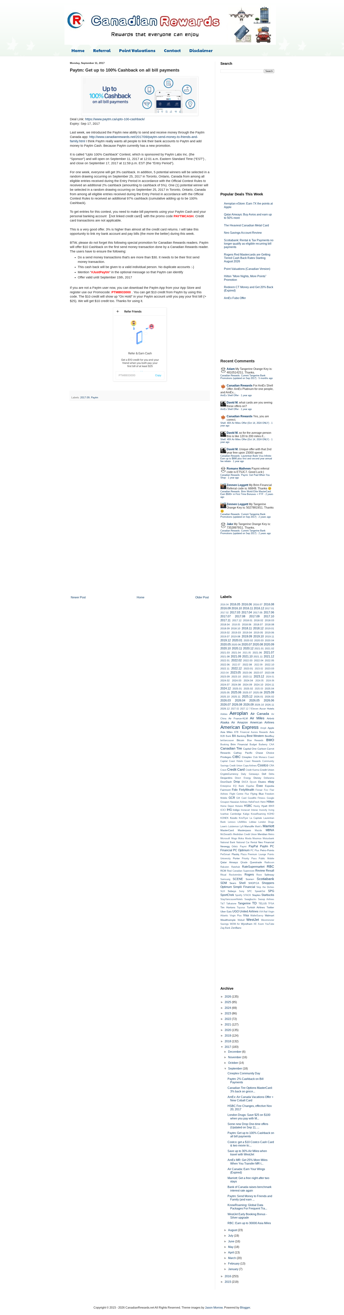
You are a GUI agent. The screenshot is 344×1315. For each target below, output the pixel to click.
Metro (271, 834)
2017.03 (235, 612)
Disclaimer (201, 50)
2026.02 (269, 696)
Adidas (224, 714)
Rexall (270, 870)
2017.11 (225, 620)
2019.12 (225, 640)
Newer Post (78, 597)
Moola (248, 838)
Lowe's (223, 826)
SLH (222, 891)
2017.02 (224, 612)
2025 (228, 1002)
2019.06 (269, 632)
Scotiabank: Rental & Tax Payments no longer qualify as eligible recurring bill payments (248, 244)
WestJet (252, 920)
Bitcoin (240, 740)
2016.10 (236, 608)
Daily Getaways (250, 774)
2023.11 (247, 676)
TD (254, 903)
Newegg (225, 846)
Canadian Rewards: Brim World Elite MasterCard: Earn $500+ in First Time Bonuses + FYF (245, 492)
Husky (257, 806)
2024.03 (236, 680)
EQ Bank (238, 786)
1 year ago (246, 395)
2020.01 (237, 640)
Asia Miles (226, 732)
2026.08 (237, 704)
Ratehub (235, 867)
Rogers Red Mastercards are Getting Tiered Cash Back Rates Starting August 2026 (247, 258)
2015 (228, 1281)
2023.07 (258, 672)
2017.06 (269, 612)
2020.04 (269, 640)
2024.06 (270, 680)
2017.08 (240, 616)
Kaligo (246, 814)
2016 (228, 1276)
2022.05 (269, 660)
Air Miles (257, 718)
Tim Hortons (227, 907)
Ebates (262, 781)
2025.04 (269, 688)
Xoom (261, 924)
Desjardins (226, 777)
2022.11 (225, 668)
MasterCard (227, 830)
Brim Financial (239, 744)
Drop (237, 781)
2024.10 (258, 684)
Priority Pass (249, 858)
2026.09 (248, 704)
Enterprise (225, 786)
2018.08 (269, 624)
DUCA (245, 782)
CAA (271, 744)
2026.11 (269, 704)
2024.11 (269, 684)
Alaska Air (227, 722)
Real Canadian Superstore (240, 870)
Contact (172, 50)
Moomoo (256, 838)
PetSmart (225, 854)
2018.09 (225, 628)
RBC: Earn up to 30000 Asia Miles (249, 1223)
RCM (223, 870)
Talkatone (231, 903)
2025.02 (248, 688)
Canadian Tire (231, 748)
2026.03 (225, 700)
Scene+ (250, 879)
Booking (224, 744)
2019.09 (247, 636)
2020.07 (247, 644)
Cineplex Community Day (244, 1073)
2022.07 (236, 664)
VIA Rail (263, 911)
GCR (232, 797)
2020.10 (225, 648)
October (233, 1062)
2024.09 (247, 684)
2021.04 (236, 652)
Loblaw (252, 822)
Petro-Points (267, 850)
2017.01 (269, 608)
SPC (249, 891)
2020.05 (225, 644)
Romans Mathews (239, 468)
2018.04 (225, 624)
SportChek (227, 894)
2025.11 (235, 696)
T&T (222, 903)
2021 (228, 1024)
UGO (235, 911)
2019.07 (225, 636)
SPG (271, 891)
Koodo (233, 817)
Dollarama (269, 778)
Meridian (262, 834)
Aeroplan (239, 713)
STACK (247, 895)
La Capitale (256, 818)
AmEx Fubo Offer (235, 298)
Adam (231, 368)
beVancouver (227, 740)
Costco (262, 765)
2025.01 (237, 688)
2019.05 (258, 632)
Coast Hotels (236, 761)
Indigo (236, 809)
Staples (256, 895)
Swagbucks (250, 899)
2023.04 (224, 672)
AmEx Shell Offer (229, 395)
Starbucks (267, 894)
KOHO (270, 814)
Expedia (269, 785)
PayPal (253, 846)
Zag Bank (225, 928)
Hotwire (239, 806)
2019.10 (258, 636)
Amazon (242, 722)
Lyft (242, 826)
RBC (270, 866)
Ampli (263, 728)
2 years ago (265, 517)
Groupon (224, 802)
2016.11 (248, 608)
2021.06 (257, 652)
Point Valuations (137, 50)
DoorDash (226, 781)
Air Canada (259, 714)
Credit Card (236, 769)
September (235, 1068)
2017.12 (237, 620)
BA (234, 735)
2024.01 (270, 676)
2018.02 (258, 620)
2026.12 (225, 708)
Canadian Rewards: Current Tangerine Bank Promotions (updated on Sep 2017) (243, 377)
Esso (259, 785)
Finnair (258, 790)
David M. (232, 402)
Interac (254, 810)
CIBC (236, 757)
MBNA (270, 830)
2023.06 (247, 672)
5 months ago (266, 378)
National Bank (227, 842)
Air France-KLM (238, 718)
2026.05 (254, 700)
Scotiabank (265, 879)
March (232, 1258)
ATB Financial (241, 732)
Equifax (250, 786)
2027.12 (244, 708)
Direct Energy (243, 778)
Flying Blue (257, 793)
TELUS (263, 903)
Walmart (269, 915)
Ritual (223, 874)
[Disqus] (140, 450)
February (234, 1263)
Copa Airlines (250, 765)
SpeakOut (260, 891)
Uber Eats (226, 911)
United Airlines (249, 911)
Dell (264, 773)
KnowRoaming (258, 814)
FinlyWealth (246, 789)
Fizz (266, 790)
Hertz (263, 802)
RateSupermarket (253, 866)
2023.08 (269, 672)
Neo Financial (266, 842)
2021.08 (225, 656)
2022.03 (247, 660)
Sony (241, 891)
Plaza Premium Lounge (253, 854)
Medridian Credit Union (245, 834)
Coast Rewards (252, 761)
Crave (223, 770)
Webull (241, 920)
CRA (271, 765)
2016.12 (259, 608)
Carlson (261, 748)
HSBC (248, 805)
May (231, 1246)
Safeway (269, 874)
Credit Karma (252, 770)
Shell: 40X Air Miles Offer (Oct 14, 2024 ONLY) (244, 423)
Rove (259, 874)
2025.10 (225, 696)
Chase (259, 752)
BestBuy (269, 736)
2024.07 (225, 684)
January (233, 1269)
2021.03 (225, 652)
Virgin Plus (236, 915)
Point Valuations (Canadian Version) (247, 268)
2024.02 (225, 680)
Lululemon (233, 826)
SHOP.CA (253, 883)
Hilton (270, 801)
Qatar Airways (229, 862)
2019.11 (269, 636)
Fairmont (225, 789)
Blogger (245, 1307)
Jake (230, 524)
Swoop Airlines (266, 899)
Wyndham (246, 923)
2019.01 (269, 628)
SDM (223, 882)
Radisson (269, 862)
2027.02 (235, 708)
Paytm (94, 397)
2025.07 (247, 692)
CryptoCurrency (229, 773)
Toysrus (241, 907)
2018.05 (236, 624)
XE (255, 924)
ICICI (223, 810)
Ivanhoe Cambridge (230, 814)
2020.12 (248, 648)
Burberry (263, 744)
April (231, 1252)
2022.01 (225, 660)
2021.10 (247, 656)
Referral (102, 50)
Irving (271, 810)
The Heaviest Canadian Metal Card (246, 225)
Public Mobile (266, 858)
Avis (271, 732)
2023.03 (269, 668)
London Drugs (266, 822)
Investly (263, 810)
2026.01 (258, 696)
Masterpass (244, 830)
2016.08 (269, 604)
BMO (270, 740)
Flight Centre (236, 794)
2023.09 (225, 676)
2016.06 (247, 604)
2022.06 (225, 664)
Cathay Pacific (243, 752)
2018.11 (247, 628)
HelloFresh (253, 802)
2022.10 (269, 664)
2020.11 (237, 648)
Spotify (238, 895)
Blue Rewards (255, 740)
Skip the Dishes (265, 887)
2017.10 (269, 616)
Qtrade (243, 862)
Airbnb (270, 718)
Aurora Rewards (259, 732)
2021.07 (269, 652)
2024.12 (225, 688)
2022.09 (258, 664)
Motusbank (268, 838)
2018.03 (269, 620)
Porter (236, 858)
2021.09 (236, 656)
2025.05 (225, 692)
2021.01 (259, 648)
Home (78, 50)
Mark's (258, 826)
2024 (228, 1007)
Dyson (253, 782)
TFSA (271, 903)
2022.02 (236, 660)
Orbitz (235, 846)
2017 (228, 1046)
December (235, 1051)
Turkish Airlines (256, 907)
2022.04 (258, 660)
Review (260, 870)
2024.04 (248, 680)
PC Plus (254, 850)
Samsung (225, 879)
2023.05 (235, 672)
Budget (253, 744)
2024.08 (236, 684)
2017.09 (85, 397)
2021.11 (258, 656)
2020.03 (259, 640)
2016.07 (257, 604)
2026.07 (225, 704)
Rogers (249, 874)
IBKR (271, 806)
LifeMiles (242, 822)
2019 (228, 1035)
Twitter (270, 907)
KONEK (224, 818)
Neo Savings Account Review (243, 232)
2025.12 (247, 696)
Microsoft (225, 838)
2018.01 (247, 620)
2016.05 (235, 604)
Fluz (247, 794)
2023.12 (259, 676)
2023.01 (248, 668)
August (233, 1230)
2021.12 (269, 656)
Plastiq (235, 854)
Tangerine (244, 903)
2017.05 (257, 612)
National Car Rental (246, 842)
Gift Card (241, 798)
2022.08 (247, 664)
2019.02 (225, 632)
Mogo (234, 838)
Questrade (256, 862)
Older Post (202, 597)
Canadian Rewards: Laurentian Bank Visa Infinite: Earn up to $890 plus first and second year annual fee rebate (246, 458)
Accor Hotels (266, 708)
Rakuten (224, 867)
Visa (246, 915)
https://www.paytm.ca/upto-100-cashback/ (115, 119)
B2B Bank (225, 736)
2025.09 (269, 692)
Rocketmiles (235, 874)
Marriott (268, 826)
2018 (228, 1041)
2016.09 (225, 608)
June (231, 1241)
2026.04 (240, 700)
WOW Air (235, 924)
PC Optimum (241, 850)
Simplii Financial (244, 886)
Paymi (243, 846)
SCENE (238, 879)
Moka (241, 838)
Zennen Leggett (237, 485)
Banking (241, 736)
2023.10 (236, 676)
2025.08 (257, 692)
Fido (235, 789)
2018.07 (258, 624)
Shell (242, 882)
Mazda (258, 830)
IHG (229, 809)
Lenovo (231, 822)
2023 (228, 1013)
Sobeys (232, 891)
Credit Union (267, 769)
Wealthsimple (228, 919)
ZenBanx (236, 927)
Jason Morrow (214, 1307)
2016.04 (224, 604)
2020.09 (269, 644)
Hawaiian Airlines (238, 802)
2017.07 (225, 616)
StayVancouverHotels (231, 899)
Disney (257, 777)
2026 (228, 996)
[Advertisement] (247, 132)
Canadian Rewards (239, 385)
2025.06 (236, 692)
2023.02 (259, 668)
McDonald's (226, 834)
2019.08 (235, 636)
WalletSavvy (256, 915)
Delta (271, 774)
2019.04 (247, 632)
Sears (233, 883)
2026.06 (269, 700)
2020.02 (248, 640)
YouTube (269, 924)
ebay (271, 781)
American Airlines (262, 722)
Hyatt (264, 805)
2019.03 (236, 632)
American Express (239, 727)
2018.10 (235, 628)
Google (270, 798)
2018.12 (258, 628)
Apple (271, 727)
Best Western (255, 735)
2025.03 (259, 688)
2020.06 (236, 644)
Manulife (249, 826)
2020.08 (258, 644)
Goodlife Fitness (257, 798)
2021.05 (247, 652)
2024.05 (259, 680)
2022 (228, 1018)
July (231, 1235)
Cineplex (247, 757)
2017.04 (247, 612)
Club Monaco (260, 757)
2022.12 (236, 668)
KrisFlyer (243, 818)
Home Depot (227, 806)
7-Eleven (253, 708)
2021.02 (269, 648)
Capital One (250, 748)
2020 (228, 1030)
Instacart (245, 810)
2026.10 (259, 704)
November (235, 1057)
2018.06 (246, 624)
